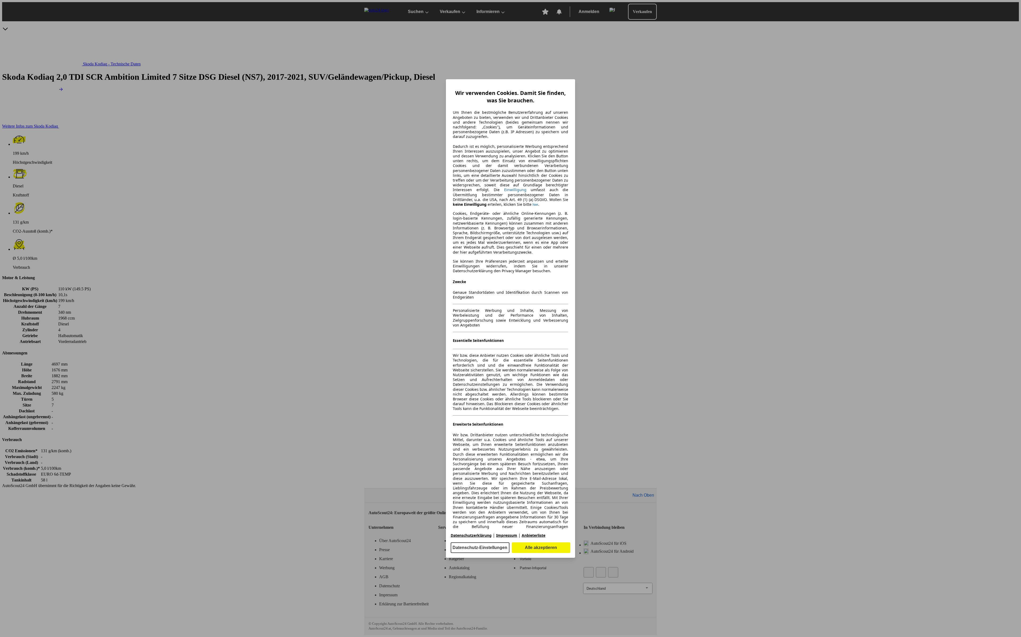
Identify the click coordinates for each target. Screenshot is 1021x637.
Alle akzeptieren (541, 547)
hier (535, 205)
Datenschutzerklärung (471, 535)
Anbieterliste (533, 535)
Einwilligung (515, 189)
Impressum (506, 535)
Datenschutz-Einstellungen (480, 547)
